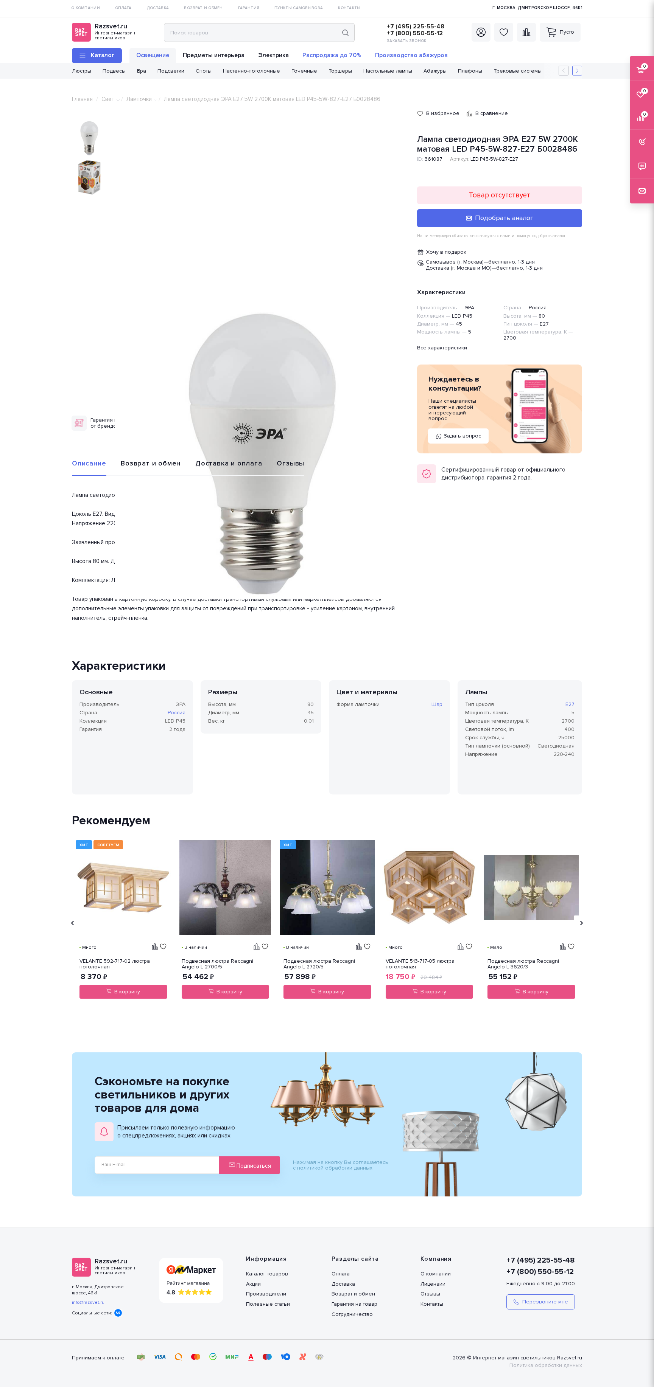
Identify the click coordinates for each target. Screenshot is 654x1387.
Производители (266, 1294)
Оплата (341, 1274)
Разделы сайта (355, 1259)
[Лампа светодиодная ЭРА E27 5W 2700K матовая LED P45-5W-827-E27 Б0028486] (262, 452)
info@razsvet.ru (88, 1302)
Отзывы (290, 463)
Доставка (343, 1284)
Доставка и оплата (228, 463)
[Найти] (345, 32)
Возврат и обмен (151, 463)
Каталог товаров (267, 1274)
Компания (436, 1259)
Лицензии (432, 1284)
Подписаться (253, 1165)
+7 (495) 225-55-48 (415, 26)
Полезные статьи (268, 1304)
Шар (436, 704)
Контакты (431, 1304)
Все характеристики (442, 347)
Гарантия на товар (354, 1304)
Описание (89, 463)
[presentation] (72, 923)
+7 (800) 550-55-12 (415, 33)
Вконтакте (118, 1313)
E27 (570, 704)
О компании (435, 1274)
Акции (253, 1284)
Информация (266, 1259)
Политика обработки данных (545, 1365)
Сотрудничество (352, 1314)
